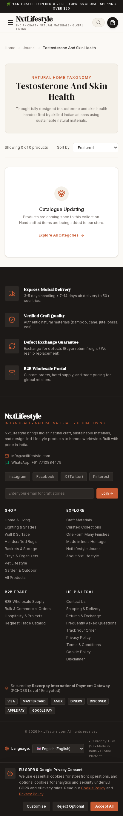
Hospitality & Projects (23, 616)
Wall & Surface (17, 534)
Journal (29, 48)
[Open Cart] (112, 22)
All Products (15, 577)
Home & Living (17, 520)
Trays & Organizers (21, 556)
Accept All (104, 806)
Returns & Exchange (83, 616)
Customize (36, 806)
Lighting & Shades (20, 527)
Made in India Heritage (86, 541)
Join (105, 493)
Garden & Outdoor (20, 570)
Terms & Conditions (83, 644)
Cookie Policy (78, 652)
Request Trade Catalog (25, 623)
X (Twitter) (73, 476)
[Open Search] (98, 22)
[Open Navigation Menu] (10, 22)
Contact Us (76, 601)
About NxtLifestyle (82, 556)
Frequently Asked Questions (91, 623)
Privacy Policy (78, 637)
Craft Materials (79, 520)
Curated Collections (83, 527)
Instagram (17, 476)
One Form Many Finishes (88, 534)
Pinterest (101, 476)
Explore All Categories (59, 235)
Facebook (45, 476)
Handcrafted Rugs (21, 541)
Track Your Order (81, 630)
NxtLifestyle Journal (84, 548)
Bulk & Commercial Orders (28, 608)
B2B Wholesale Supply (24, 601)
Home (10, 48)
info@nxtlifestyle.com (30, 456)
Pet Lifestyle (16, 563)
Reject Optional (70, 806)
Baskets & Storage (21, 548)
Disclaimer (75, 659)
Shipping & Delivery (83, 608)
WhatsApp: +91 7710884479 (36, 462)
